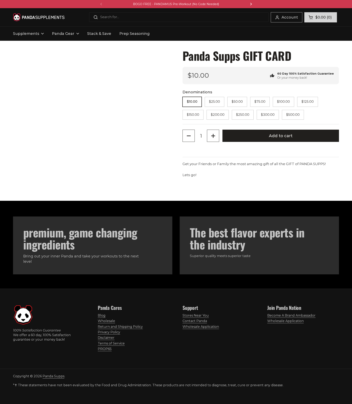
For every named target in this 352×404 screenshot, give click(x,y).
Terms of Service (111, 343)
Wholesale (106, 321)
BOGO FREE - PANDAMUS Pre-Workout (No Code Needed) (176, 4)
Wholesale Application (201, 327)
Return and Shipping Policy (120, 327)
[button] (320, 17)
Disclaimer (106, 338)
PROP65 (105, 349)
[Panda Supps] (39, 17)
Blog (102, 315)
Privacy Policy (109, 332)
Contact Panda (195, 321)
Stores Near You (196, 315)
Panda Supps (53, 376)
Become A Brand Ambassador (291, 315)
